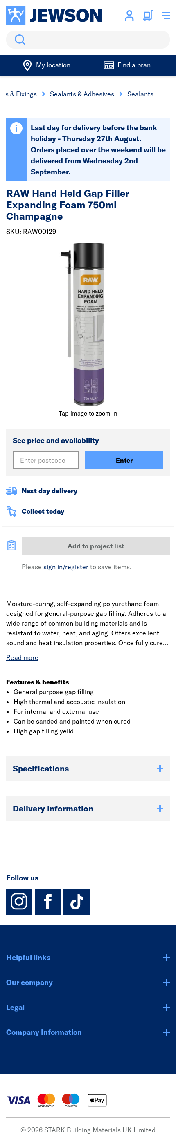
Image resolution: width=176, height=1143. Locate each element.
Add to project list (96, 546)
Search (18, 40)
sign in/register (65, 567)
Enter (124, 460)
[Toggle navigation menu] (166, 15)
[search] (88, 40)
